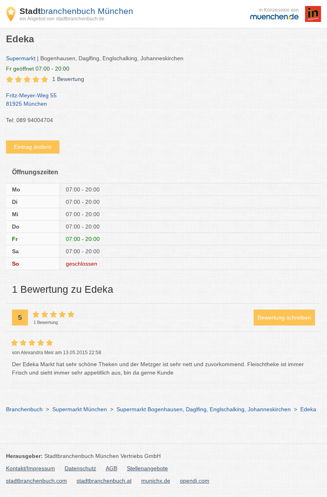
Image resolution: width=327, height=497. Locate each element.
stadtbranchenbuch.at (104, 480)
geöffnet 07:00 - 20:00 (37, 68)
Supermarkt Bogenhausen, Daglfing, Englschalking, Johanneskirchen (203, 409)
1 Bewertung (68, 79)
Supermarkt (20, 58)
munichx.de (155, 480)
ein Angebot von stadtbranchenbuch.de (62, 19)
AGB (111, 468)
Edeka (308, 409)
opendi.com (194, 480)
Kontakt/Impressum (30, 468)
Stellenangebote (147, 468)
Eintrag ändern (32, 147)
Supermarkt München (79, 409)
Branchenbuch (24, 409)
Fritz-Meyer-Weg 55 (31, 99)
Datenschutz (80, 468)
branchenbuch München (76, 11)
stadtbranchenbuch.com (36, 480)
